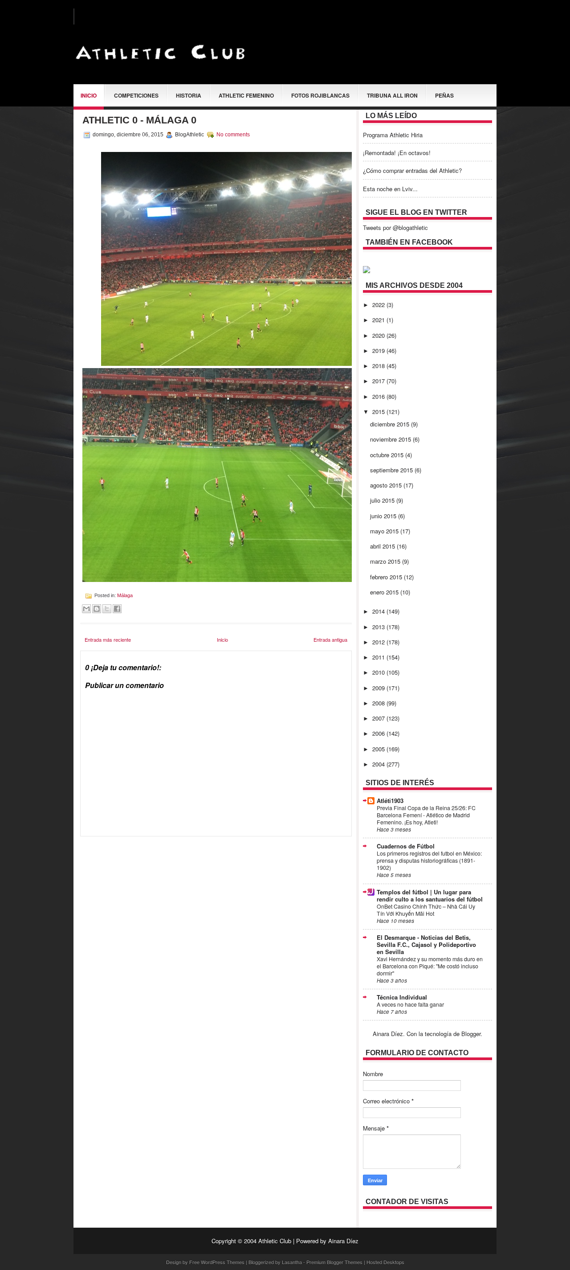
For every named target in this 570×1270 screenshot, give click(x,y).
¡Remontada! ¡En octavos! (397, 152)
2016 (379, 396)
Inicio (89, 95)
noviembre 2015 (391, 439)
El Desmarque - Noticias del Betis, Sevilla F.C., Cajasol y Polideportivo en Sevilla (426, 944)
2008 (379, 703)
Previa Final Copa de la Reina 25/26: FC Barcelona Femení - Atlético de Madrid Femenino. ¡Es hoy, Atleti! (426, 815)
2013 (379, 627)
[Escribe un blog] (96, 608)
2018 (379, 365)
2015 (379, 411)
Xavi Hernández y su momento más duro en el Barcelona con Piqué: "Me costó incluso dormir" (430, 966)
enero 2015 (385, 592)
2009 (379, 688)
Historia (188, 95)
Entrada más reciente (108, 639)
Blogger (470, 1033)
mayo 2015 (385, 531)
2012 (379, 642)
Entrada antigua (330, 639)
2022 (379, 304)
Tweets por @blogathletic (395, 227)
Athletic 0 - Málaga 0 (139, 120)
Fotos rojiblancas (320, 95)
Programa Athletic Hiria (393, 135)
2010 (379, 672)
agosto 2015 (386, 485)
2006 (379, 733)
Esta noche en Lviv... (390, 188)
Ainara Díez (343, 1241)
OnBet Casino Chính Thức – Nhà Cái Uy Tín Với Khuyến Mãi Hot (426, 910)
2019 (379, 350)
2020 (379, 335)
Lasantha (292, 1262)
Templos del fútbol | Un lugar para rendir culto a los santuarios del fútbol (430, 895)
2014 (379, 611)
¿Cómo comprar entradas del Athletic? (412, 170)
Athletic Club (274, 1241)
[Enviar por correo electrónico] (86, 608)
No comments (233, 134)
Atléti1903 (390, 800)
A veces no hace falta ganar (410, 1004)
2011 (379, 657)
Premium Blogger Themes (334, 1262)
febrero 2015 (387, 577)
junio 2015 (384, 516)
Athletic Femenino (246, 95)
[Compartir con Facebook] (117, 608)
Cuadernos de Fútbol (406, 846)
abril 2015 (383, 546)
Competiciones (136, 95)
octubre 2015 (387, 455)
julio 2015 (383, 500)
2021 (379, 319)
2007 (379, 718)
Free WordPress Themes (216, 1262)
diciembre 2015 (390, 424)
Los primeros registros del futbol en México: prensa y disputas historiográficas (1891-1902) (429, 860)
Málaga (125, 595)
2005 (379, 749)
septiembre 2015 (392, 470)
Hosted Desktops (385, 1262)
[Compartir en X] (106, 608)
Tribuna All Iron (392, 95)
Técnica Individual (402, 997)
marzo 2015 (386, 561)
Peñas (444, 95)
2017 (379, 381)
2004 (379, 764)
